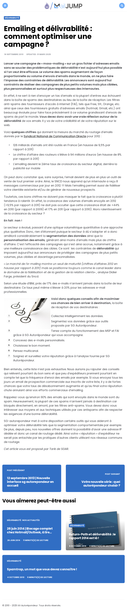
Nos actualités (31, 520)
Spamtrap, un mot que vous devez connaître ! (42, 569)
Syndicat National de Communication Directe (55, 136)
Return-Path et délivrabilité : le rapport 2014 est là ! (92, 536)
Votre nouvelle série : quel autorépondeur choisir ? (100, 484)
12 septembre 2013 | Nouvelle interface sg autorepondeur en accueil (30, 482)
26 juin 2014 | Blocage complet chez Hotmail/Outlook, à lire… (30, 530)
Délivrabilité (12, 18)
